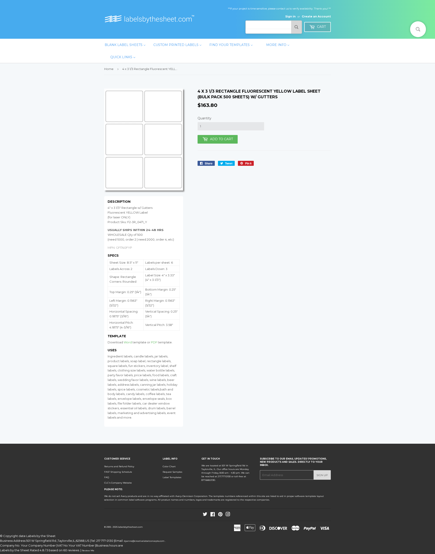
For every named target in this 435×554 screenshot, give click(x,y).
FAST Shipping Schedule (118, 471)
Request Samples (172, 471)
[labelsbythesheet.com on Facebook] (212, 515)
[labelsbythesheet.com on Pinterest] (220, 515)
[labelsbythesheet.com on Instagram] (228, 515)
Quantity (204, 118)
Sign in (290, 16)
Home (109, 69)
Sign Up (322, 475)
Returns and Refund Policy (119, 466)
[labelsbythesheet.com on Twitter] (205, 515)
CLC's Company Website (118, 482)
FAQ (106, 477)
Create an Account (316, 16)
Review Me (88, 550)
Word (128, 342)
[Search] (296, 27)
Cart (321, 27)
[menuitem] (125, 45)
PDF (154, 342)
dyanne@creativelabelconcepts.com (144, 541)
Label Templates (172, 477)
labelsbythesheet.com (130, 526)
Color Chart (169, 466)
